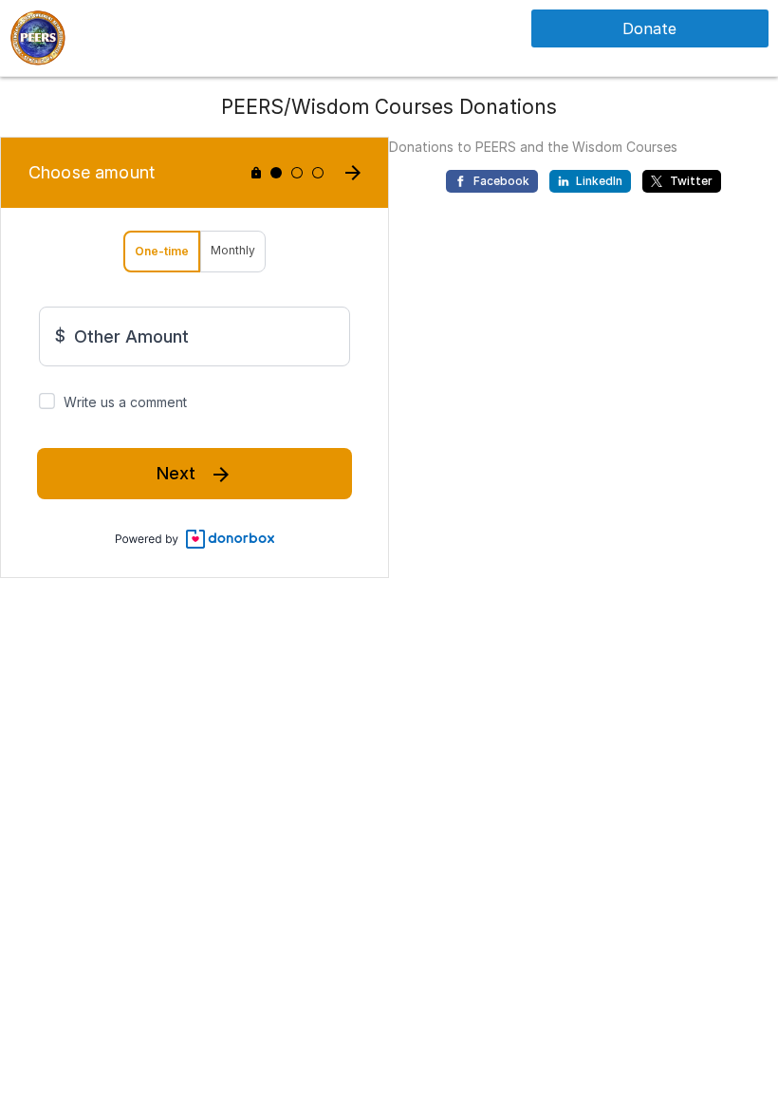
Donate (649, 28)
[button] (37, 36)
